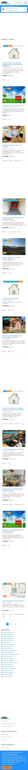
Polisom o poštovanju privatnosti (10, 754)
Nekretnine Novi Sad (7, 640)
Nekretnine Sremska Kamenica (10, 654)
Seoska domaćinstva (8, 636)
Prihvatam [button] (6, 767)
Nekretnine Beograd (7, 638)
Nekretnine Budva (7, 676)
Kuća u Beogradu (5, 748)
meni (25, 3)
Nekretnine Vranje (7, 674)
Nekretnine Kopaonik (7, 666)
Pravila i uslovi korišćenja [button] (8, 764)
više (10, 73)
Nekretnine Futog (6, 656)
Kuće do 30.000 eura (7, 634)
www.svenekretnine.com (7, 726)
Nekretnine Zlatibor (7, 664)
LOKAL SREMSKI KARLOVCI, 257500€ (13, 449)
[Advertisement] (14, 26)
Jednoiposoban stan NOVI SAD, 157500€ (12, 146)
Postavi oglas (19, 2)
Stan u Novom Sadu (6, 737)
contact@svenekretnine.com (8, 723)
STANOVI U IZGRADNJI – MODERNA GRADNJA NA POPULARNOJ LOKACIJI (13, 409)
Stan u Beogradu (5, 734)
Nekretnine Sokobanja (8, 652)
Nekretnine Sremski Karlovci (9, 662)
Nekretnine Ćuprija (7, 646)
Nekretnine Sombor (7, 658)
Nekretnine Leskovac (7, 672)
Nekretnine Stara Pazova (8, 668)
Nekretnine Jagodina (7, 644)
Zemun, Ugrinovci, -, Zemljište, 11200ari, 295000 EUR (11, 258)
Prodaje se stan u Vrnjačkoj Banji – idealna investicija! (13, 489)
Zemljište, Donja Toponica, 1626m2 (12, 105)
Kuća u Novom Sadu (6, 750)
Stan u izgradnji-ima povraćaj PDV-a (13, 601)
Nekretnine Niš (6, 642)
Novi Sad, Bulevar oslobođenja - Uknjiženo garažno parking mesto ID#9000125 (12, 64)
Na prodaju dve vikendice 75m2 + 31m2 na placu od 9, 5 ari (12, 336)
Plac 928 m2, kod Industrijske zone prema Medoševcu (12, 530)
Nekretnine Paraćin (7, 648)
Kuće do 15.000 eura (7, 632)
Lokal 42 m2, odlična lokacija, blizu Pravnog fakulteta (12, 218)
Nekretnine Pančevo (7, 670)
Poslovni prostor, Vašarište (10, 298)
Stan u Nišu (3, 739)
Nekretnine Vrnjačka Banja (9, 650)
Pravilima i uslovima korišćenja (14, 752)
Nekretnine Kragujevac (8, 660)
